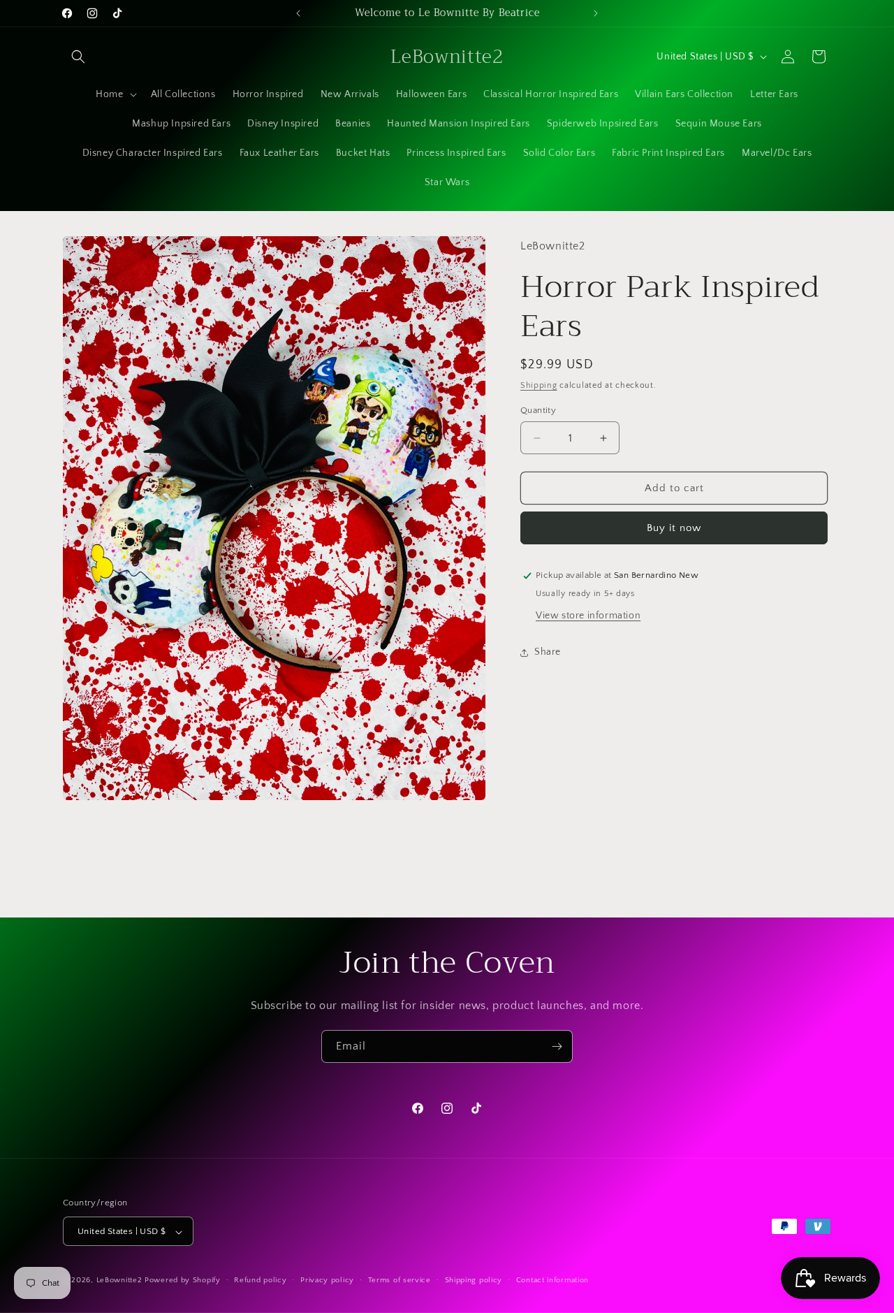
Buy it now (674, 528)
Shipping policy (474, 1280)
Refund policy (260, 1280)
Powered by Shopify (183, 1281)
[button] (78, 56)
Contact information (552, 1280)
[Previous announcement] (298, 13)
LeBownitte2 (119, 1281)
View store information (588, 615)
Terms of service (399, 1280)
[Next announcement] (595, 13)
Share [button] (547, 652)
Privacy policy (327, 1280)
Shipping (538, 385)
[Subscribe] (556, 1046)
